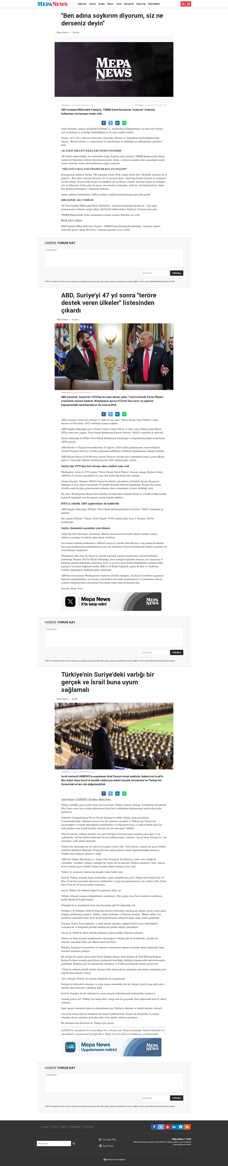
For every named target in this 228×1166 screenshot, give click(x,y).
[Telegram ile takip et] (180, 1127)
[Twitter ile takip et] (161, 1127)
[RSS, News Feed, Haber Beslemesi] (187, 1127)
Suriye (75, 319)
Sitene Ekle (89, 1127)
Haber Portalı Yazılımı (116, 1160)
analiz (93, 1030)
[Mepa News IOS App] (107, 1145)
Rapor (110, 3)
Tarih (119, 3)
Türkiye (75, 32)
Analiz (101, 3)
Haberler (82, 3)
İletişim (63, 1127)
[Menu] (188, 4)
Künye (54, 1127)
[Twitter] (110, 123)
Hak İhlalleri (154, 3)
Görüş (92, 3)
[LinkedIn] (117, 123)
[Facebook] (104, 123)
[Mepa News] (52, 3)
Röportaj (140, 3)
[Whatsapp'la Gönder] (124, 123)
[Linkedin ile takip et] (174, 1127)
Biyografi (129, 3)
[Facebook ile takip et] (154, 1127)
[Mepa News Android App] (107, 1140)
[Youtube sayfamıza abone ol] (167, 1127)
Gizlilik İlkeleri (75, 1127)
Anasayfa (44, 1127)
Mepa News (62, 32)
